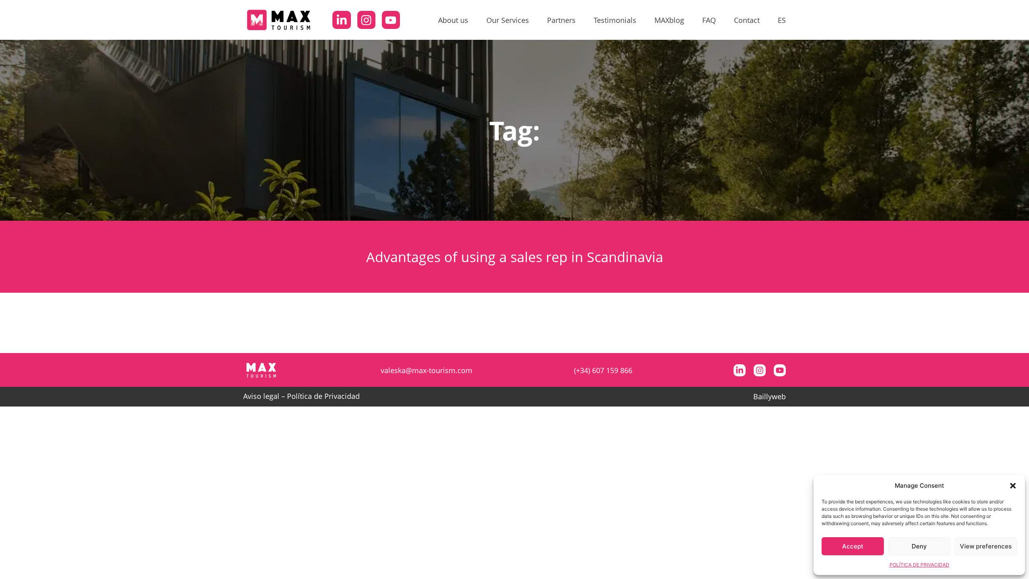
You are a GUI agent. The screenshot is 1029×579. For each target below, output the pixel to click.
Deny (919, 546)
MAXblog (669, 20)
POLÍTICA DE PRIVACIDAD (919, 565)
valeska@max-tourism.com (426, 370)
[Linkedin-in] (341, 20)
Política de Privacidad (323, 396)
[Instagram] (366, 20)
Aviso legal (261, 396)
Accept (852, 546)
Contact (747, 20)
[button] (1013, 486)
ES (782, 20)
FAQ (709, 20)
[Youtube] (391, 20)
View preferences (986, 546)
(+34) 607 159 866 (603, 370)
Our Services (507, 20)
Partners (561, 20)
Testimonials (615, 20)
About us (453, 20)
